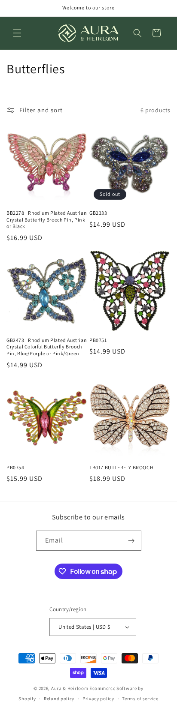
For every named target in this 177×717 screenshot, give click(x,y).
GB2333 (98, 213)
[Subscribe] (131, 541)
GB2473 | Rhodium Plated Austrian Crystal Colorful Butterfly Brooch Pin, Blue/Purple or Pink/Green (46, 347)
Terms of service (140, 699)
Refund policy (59, 699)
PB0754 (15, 467)
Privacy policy (98, 699)
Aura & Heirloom (69, 688)
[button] (17, 33)
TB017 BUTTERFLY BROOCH (121, 467)
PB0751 (98, 340)
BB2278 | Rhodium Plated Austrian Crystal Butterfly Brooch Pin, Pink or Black (46, 219)
